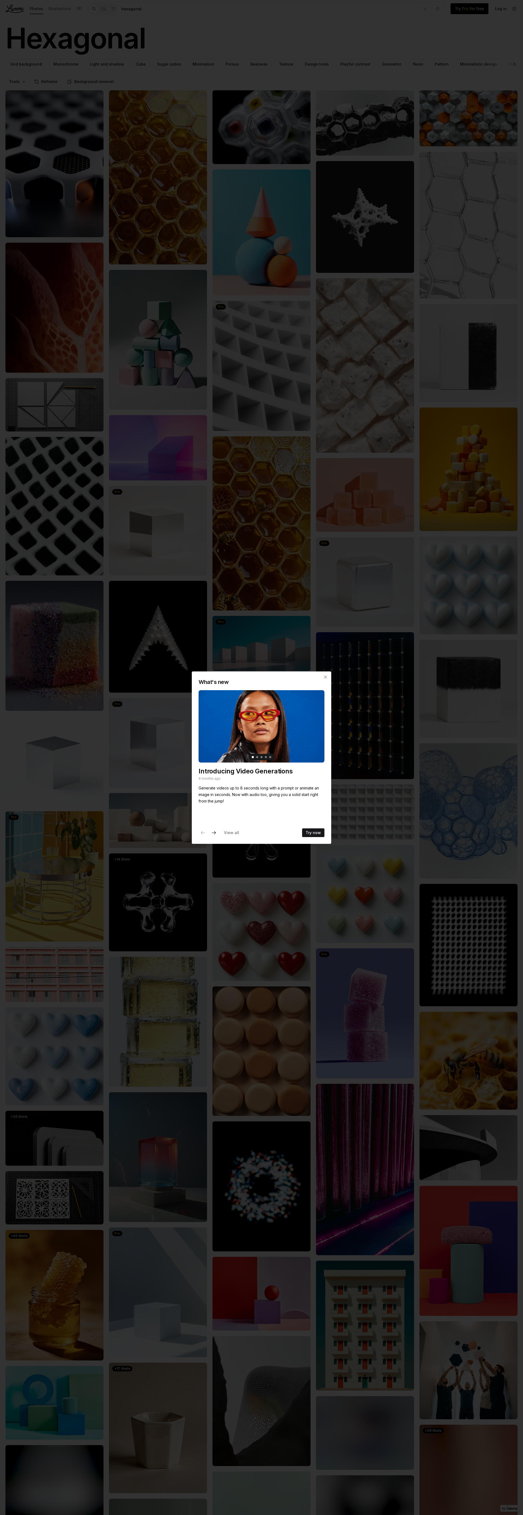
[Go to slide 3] (261, 757)
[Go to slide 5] (270, 757)
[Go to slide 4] (266, 757)
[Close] (325, 677)
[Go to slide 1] (253, 757)
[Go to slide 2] (257, 757)
